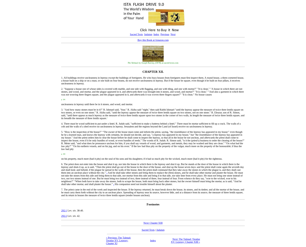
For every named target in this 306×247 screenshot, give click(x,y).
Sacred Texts (136, 34)
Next (173, 34)
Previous (164, 34)
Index (156, 34)
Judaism (148, 34)
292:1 (64, 210)
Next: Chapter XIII (153, 223)
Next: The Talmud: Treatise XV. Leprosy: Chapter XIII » (185, 240)
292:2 (64, 216)
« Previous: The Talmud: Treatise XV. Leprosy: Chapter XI (118, 240)
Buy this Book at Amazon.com (153, 40)
